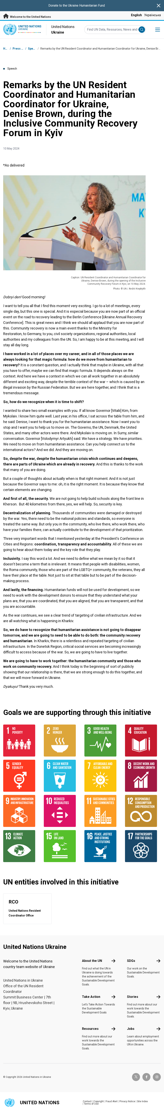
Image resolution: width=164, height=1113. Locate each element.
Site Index (142, 1101)
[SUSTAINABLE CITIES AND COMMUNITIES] (102, 811)
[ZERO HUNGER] (62, 741)
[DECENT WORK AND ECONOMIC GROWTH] (143, 776)
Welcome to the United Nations (30, 16)
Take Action (91, 997)
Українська (152, 15)
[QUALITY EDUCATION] (143, 741)
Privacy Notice (127, 1101)
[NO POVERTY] (21, 741)
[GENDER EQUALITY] (21, 776)
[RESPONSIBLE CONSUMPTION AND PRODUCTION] (143, 811)
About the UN (92, 961)
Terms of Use (91, 1103)
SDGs (131, 961)
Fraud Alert (112, 1101)
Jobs (130, 1029)
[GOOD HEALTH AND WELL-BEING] (102, 741)
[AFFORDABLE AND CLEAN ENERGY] (102, 776)
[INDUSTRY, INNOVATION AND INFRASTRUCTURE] (21, 811)
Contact (87, 1101)
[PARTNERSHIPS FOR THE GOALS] (143, 846)
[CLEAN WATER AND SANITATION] (62, 776)
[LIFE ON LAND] (62, 846)
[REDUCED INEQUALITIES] (62, 811)
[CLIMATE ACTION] (21, 846)
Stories (132, 997)
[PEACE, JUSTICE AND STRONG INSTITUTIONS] (102, 846)
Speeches (34, 48)
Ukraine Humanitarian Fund (86, 5)
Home (7, 48)
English (136, 15)
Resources (90, 1029)
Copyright (98, 1101)
